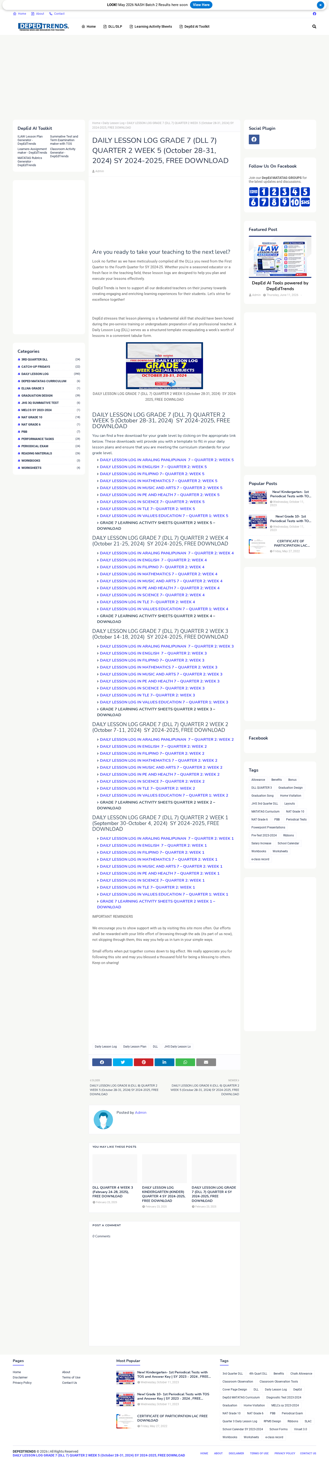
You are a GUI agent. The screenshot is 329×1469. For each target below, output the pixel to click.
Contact (59, 13)
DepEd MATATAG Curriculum (50, 381)
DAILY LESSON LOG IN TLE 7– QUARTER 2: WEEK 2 (147, 788)
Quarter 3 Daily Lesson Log (240, 1421)
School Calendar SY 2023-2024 (243, 1429)
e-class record (260, 859)
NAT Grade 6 (50, 424)
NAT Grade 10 (50, 417)
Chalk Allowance (301, 1373)
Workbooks (50, 460)
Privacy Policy (22, 1382)
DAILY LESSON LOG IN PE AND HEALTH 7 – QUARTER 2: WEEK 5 (160, 495)
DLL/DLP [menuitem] (115, 26)
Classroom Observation (238, 1381)
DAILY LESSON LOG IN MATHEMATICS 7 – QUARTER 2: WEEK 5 (158, 481)
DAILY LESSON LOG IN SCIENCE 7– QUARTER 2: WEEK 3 (152, 688)
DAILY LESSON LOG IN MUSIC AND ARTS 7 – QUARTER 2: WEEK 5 (161, 488)
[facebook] (314, 14)
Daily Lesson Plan (134, 1046)
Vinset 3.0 (300, 1429)
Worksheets (50, 468)
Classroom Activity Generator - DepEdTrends (62, 152)
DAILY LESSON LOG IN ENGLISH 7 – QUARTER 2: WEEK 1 (153, 845)
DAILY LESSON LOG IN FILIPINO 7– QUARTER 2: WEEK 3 (152, 660)
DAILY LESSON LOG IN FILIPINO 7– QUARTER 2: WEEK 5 (152, 474)
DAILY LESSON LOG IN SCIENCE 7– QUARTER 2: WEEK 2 (152, 781)
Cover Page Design (235, 1389)
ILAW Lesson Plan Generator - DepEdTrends (30, 140)
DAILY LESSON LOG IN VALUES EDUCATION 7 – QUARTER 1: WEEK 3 (164, 702)
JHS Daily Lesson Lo (177, 1046)
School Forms (279, 1429)
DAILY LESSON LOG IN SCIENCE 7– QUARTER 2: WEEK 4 (152, 595)
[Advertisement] (157, 76)
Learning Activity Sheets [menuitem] (153, 26)
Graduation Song (262, 795)
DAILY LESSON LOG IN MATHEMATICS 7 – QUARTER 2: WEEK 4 (158, 574)
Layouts (289, 803)
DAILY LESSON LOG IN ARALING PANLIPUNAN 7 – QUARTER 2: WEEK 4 (167, 553)
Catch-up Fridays (50, 366)
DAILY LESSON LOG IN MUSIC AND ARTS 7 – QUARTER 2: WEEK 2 (161, 767)
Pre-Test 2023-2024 (264, 835)
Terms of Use (71, 1377)
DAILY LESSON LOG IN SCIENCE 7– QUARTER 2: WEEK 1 (152, 880)
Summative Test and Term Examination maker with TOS (64, 140)
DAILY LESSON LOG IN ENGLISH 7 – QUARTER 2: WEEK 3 (153, 653)
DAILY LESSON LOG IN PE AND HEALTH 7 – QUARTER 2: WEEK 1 (160, 873)
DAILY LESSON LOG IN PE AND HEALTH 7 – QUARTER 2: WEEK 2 (160, 774)
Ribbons (288, 835)
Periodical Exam (50, 446)
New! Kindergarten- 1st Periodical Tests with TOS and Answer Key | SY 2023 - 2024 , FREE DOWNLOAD (290, 494)
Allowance (258, 779)
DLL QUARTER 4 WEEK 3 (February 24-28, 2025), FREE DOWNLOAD (112, 1192)
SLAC (308, 1421)
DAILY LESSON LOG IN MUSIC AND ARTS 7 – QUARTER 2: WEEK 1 (161, 866)
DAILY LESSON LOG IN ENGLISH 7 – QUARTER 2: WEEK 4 (153, 560)
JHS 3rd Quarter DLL (264, 803)
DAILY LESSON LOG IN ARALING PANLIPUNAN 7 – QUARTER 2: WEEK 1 (167, 838)
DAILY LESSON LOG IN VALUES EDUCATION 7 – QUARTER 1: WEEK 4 (164, 609)
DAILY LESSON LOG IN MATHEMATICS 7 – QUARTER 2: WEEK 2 (158, 760)
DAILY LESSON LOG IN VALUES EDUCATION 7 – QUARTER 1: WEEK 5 (164, 515)
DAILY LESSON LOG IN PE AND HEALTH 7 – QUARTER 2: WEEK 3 (160, 681)
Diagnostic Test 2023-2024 (283, 1397)
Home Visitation (290, 795)
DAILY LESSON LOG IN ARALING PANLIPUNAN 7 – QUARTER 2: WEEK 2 (167, 739)
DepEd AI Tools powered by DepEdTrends (280, 285)
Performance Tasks (50, 439)
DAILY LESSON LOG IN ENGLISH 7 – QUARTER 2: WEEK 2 (153, 746)
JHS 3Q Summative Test (50, 403)
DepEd (297, 1389)
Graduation (230, 1405)
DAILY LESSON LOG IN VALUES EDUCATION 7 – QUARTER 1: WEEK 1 (164, 894)
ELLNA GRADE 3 (50, 388)
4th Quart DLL (258, 1373)
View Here (201, 5)
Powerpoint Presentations (268, 827)
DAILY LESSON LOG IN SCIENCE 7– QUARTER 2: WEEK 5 (152, 502)
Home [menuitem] (91, 26)
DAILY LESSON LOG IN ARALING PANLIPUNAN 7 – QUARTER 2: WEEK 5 (167, 460)
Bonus (292, 779)
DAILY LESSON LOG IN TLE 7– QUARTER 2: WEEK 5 (147, 509)
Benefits (276, 779)
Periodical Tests (296, 819)
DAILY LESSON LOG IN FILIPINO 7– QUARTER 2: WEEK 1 (152, 852)
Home (22, 13)
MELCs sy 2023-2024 (50, 410)
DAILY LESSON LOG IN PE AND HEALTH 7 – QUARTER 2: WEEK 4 (160, 588)
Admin (99, 171)
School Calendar (288, 843)
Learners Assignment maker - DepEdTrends (32, 150)
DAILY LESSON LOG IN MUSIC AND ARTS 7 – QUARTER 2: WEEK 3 (161, 674)
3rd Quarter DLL (50, 359)
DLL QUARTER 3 (261, 787)
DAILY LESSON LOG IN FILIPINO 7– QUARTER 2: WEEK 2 (152, 753)
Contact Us (69, 1382)
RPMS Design (272, 1421)
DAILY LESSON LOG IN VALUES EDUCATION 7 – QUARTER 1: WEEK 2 (164, 795)
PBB (50, 431)
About (40, 13)
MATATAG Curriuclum (265, 811)
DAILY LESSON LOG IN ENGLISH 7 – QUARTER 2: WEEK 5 (153, 467)
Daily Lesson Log (50, 374)
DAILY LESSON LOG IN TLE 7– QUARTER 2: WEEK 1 (147, 887)
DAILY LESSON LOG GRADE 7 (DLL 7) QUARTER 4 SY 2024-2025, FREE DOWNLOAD (214, 1194)
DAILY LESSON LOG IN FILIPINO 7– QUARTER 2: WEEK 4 (152, 567)
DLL (155, 1046)
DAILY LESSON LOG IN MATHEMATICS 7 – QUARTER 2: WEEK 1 (158, 859)
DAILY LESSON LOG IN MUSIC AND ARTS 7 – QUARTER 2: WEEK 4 (161, 581)
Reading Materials (50, 453)
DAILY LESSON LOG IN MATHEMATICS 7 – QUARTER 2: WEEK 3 (158, 667)
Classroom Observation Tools (279, 1381)
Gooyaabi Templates (87, 1461)
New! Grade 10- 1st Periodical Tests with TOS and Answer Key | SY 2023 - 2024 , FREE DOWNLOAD (290, 518)
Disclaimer (20, 1377)
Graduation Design (50, 395)
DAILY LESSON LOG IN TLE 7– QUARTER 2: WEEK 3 (147, 695)
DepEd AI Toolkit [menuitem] (197, 26)
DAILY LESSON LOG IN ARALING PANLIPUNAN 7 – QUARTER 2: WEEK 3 (167, 646)
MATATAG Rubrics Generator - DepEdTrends (30, 161)
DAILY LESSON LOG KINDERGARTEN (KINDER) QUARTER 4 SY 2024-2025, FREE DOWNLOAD (163, 1194)
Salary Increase (261, 843)
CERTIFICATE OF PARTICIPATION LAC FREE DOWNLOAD (290, 543)
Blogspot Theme (39, 1461)
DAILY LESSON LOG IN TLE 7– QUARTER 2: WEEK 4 (147, 602)
